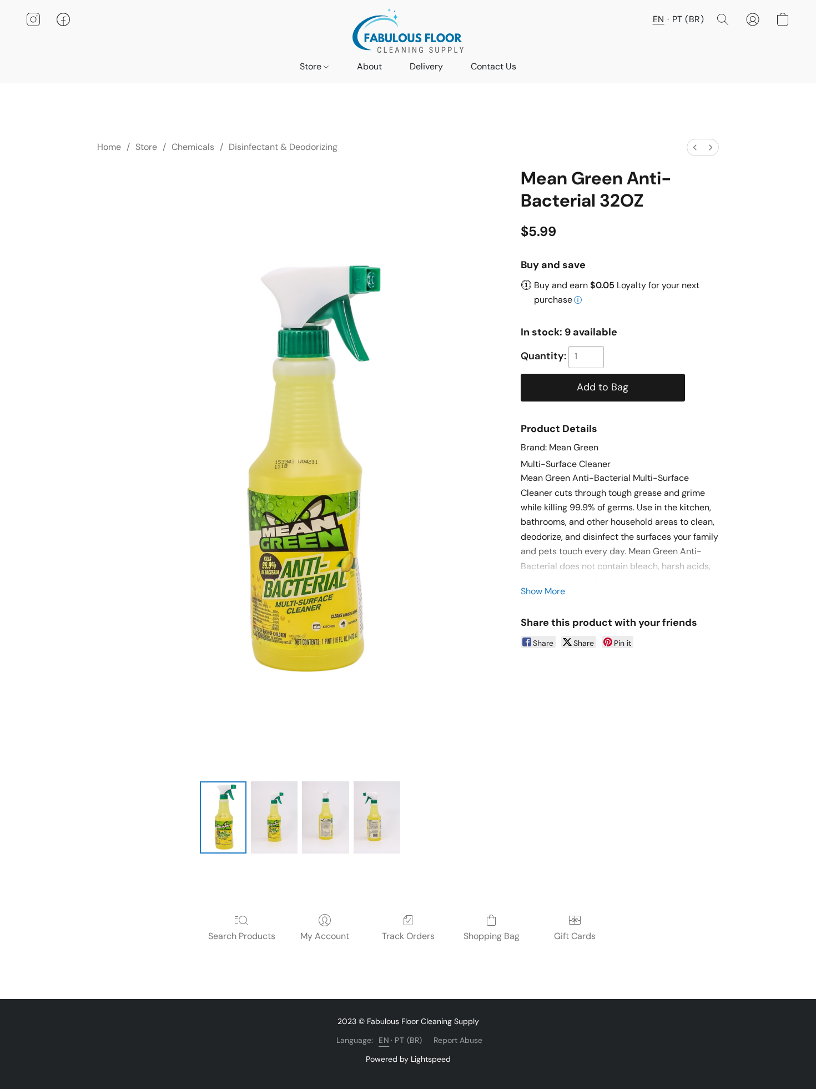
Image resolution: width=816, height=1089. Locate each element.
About (369, 66)
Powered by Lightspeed (408, 1059)
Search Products (241, 936)
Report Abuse (458, 1040)
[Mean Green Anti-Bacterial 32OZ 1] (274, 817)
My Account (324, 936)
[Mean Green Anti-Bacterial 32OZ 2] (325, 817)
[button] (408, 30)
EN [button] (658, 19)
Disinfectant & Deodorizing (283, 147)
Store (312, 66)
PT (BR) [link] (408, 1040)
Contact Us (493, 66)
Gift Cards (575, 936)
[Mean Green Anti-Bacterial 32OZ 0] (223, 817)
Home (109, 147)
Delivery (426, 66)
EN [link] (384, 1040)
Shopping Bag (492, 936)
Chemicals (193, 147)
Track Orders (408, 936)
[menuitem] (695, 147)
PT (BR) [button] (688, 19)
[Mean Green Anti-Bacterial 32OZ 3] (377, 817)
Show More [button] (543, 591)
